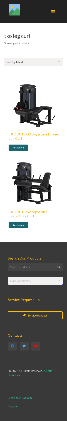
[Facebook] (12, 346)
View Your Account (20, 397)
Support (13, 406)
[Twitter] (24, 346)
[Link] (14, 9)
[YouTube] (35, 346)
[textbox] (20, 280)
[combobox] (35, 281)
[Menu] (53, 11)
